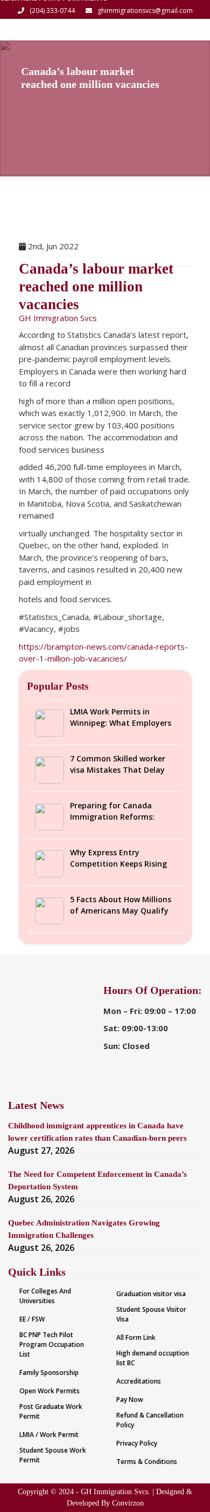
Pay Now (129, 1399)
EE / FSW (32, 1319)
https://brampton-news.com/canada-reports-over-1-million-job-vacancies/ (103, 652)
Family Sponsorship (49, 1372)
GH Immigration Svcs (58, 318)
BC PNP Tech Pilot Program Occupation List (51, 1344)
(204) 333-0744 (52, 10)
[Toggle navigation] (187, 29)
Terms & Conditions (146, 1461)
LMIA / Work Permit (49, 1434)
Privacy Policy (136, 1443)
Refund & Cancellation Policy (150, 1420)
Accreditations (138, 1381)
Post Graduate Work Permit (50, 1411)
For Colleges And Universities (45, 1295)
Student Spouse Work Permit (52, 1455)
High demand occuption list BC (152, 1357)
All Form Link (136, 1337)
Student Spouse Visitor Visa (151, 1314)
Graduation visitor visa (151, 1293)
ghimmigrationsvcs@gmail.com (145, 10)
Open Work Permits (49, 1390)
